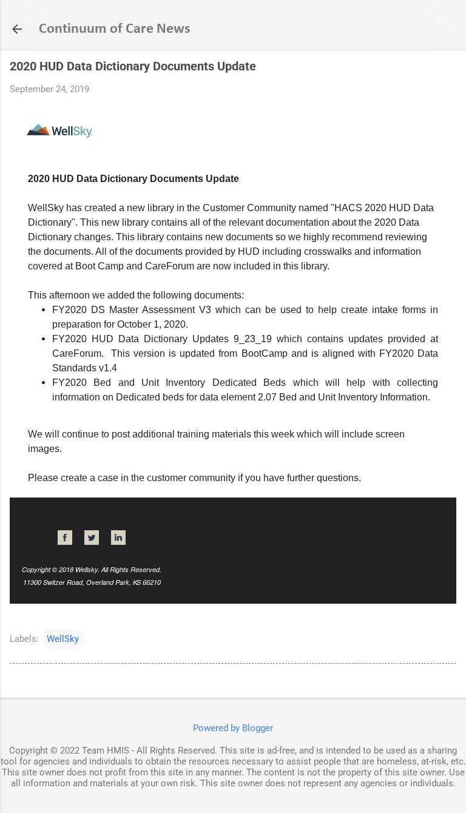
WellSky (63, 638)
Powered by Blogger (233, 728)
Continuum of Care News (115, 29)
